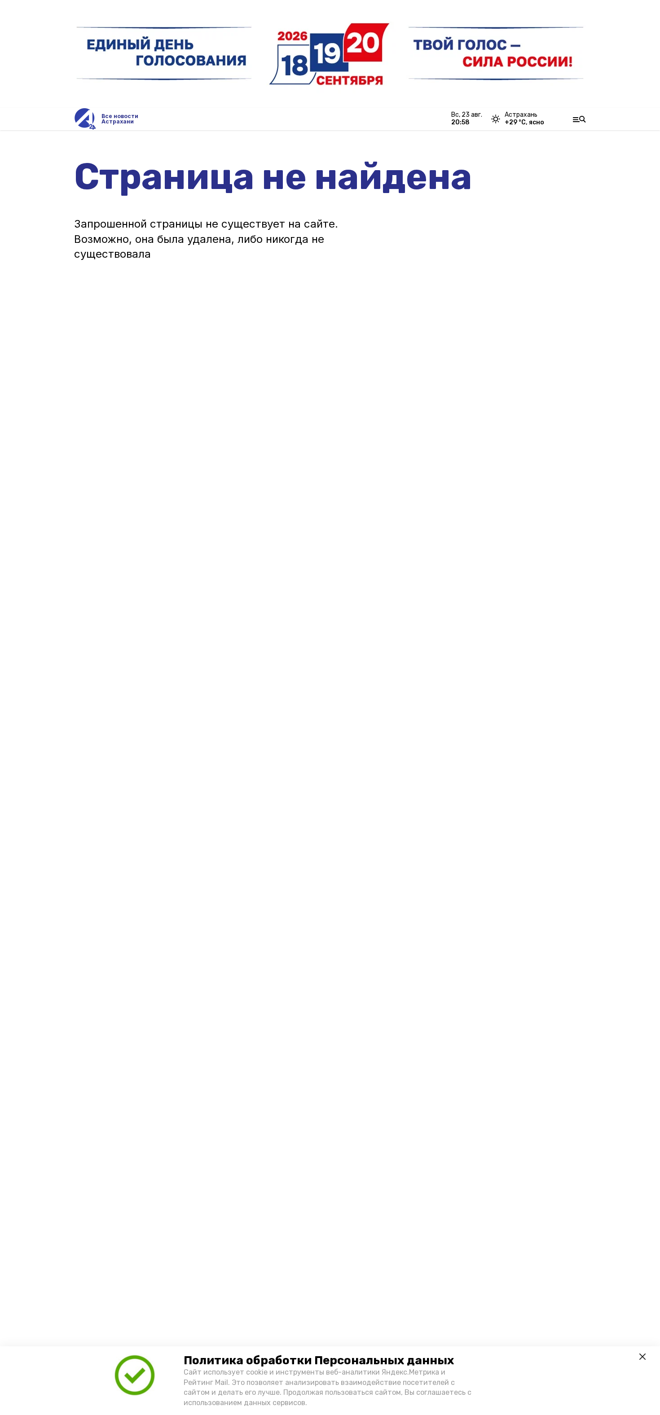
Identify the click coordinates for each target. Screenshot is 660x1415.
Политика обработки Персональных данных (319, 1360)
